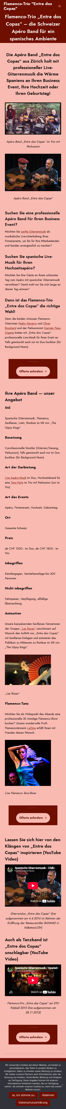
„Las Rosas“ (28, 629)
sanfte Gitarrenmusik (33, 232)
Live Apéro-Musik (15, 478)
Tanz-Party (17, 482)
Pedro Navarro (27, 323)
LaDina (31, 728)
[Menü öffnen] (59, 6)
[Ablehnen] (62, 1085)
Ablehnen (48, 1095)
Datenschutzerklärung (33, 1102)
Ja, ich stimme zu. (23, 1095)
